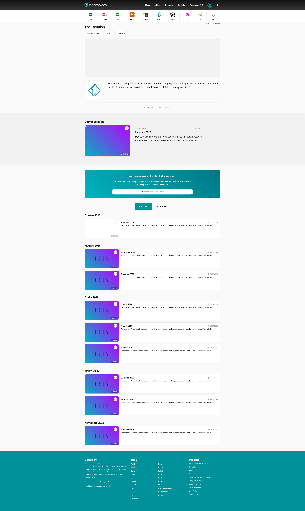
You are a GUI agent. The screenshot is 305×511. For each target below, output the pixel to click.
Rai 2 (160, 464)
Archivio (161, 206)
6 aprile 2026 (126, 304)
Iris (132, 492)
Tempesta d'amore (196, 481)
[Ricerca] (218, 5)
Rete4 (160, 467)
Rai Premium (163, 492)
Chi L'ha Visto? (195, 495)
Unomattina (193, 474)
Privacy (102, 482)
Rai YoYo (134, 499)
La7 (132, 478)
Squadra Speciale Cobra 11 (199, 477)
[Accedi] (210, 5)
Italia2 (133, 474)
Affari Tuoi (193, 470)
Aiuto (95, 482)
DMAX (133, 481)
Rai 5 (133, 488)
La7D (160, 478)
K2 (132, 495)
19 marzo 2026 (127, 400)
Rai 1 (133, 464)
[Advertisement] (152, 57)
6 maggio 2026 (127, 274)
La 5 (160, 474)
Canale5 (134, 471)
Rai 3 (133, 467)
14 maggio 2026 (128, 252)
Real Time (135, 485)
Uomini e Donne (195, 484)
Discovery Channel (165, 488)
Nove (160, 481)
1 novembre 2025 (129, 430)
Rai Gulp (161, 495)
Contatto (88, 482)
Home (208, 23)
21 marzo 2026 (127, 378)
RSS (109, 482)
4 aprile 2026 (126, 326)
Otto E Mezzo (194, 491)
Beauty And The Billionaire (199, 463)
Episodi (143, 206)
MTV (160, 485)
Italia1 (160, 471)
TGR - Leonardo (195, 488)
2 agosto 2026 (143, 132)
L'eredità (192, 467)
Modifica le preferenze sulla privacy (99, 486)
